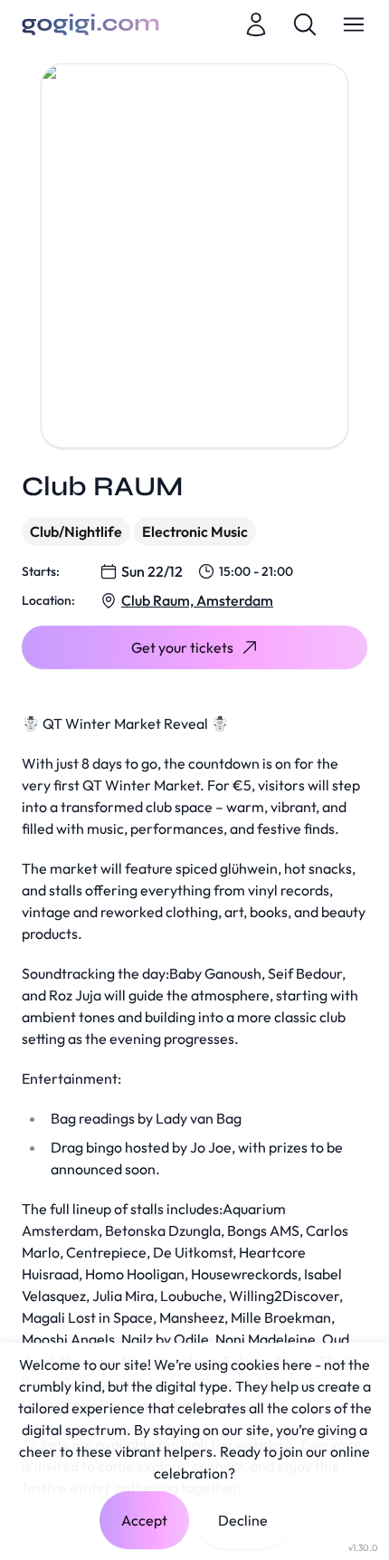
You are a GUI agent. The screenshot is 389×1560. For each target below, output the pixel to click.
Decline (243, 1520)
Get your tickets (182, 647)
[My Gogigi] (256, 24)
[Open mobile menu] (353, 24)
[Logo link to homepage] (90, 24)
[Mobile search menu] (304, 24)
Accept (144, 1520)
